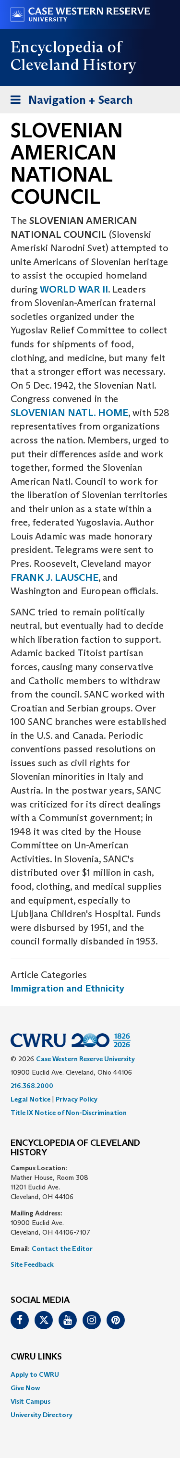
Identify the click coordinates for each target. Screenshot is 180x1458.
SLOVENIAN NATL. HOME (69, 412)
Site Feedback (32, 1264)
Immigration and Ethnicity (67, 988)
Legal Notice (30, 1099)
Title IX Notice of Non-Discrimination (69, 1112)
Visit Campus (30, 1401)
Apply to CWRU (35, 1374)
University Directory (41, 1414)
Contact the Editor (62, 1248)
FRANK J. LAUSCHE (54, 577)
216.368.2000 (32, 1085)
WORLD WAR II (74, 289)
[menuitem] (90, 1374)
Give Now (25, 1388)
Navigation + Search (68, 102)
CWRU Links (36, 1357)
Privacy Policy (76, 1099)
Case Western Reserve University (85, 1058)
